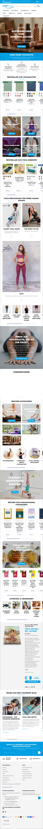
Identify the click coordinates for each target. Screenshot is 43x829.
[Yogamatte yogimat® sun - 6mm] (31, 86)
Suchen (4, 767)
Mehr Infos (11, 133)
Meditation (33, 10)
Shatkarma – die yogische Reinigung (11, 718)
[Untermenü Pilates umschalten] (6, 13)
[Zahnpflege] (16, 605)
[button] (40, 6)
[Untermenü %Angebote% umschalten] (9, 16)
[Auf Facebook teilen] (32, 687)
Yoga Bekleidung (24, 10)
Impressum (5, 771)
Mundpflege (26, 612)
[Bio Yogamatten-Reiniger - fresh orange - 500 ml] (19, 169)
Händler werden (26, 771)
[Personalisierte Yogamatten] (21, 453)
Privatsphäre (32, 69)
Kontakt (4, 769)
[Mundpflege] (26, 605)
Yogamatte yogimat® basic (8, 100)
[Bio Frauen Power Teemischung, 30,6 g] (15, 574)
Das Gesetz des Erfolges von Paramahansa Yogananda (8, 525)
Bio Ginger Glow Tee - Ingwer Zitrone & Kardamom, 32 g (33, 584)
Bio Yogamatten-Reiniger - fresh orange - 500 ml (19, 179)
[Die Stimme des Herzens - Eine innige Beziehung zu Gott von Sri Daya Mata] (19, 513)
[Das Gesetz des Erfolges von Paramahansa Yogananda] (8, 513)
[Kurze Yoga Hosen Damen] (36, 309)
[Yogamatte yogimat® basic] (8, 86)
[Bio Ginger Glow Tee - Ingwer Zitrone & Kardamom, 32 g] (33, 574)
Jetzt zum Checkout (33, 681)
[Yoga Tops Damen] (16, 309)
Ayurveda (19, 13)
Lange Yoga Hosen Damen (7, 316)
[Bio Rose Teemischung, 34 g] (24, 574)
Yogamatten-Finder (27, 775)
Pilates (4, 13)
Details (26, 669)
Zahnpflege (16, 612)
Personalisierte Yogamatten (21, 462)
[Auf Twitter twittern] (30, 687)
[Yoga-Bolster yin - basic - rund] (31, 169)
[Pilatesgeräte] (8, 453)
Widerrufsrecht (6, 779)
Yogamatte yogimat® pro (19, 100)
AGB (4, 773)
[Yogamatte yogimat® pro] (19, 86)
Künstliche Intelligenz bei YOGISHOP (12, 784)
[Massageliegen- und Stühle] (36, 605)
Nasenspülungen (7, 612)
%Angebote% (6, 15)
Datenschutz (6, 777)
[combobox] (24, 6)
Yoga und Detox (29, 717)
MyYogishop (25, 769)
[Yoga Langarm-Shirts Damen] (26, 309)
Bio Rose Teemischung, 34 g (24, 582)
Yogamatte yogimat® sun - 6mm (31, 101)
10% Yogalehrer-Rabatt (8, 70)
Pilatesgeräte (8, 461)
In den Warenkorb (36, 678)
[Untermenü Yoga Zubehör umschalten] (18, 10)
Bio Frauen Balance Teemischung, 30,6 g (6, 582)
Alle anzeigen (21, 46)
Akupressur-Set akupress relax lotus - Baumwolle (8, 184)
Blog (23, 779)
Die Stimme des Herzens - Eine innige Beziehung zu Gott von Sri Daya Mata (19, 527)
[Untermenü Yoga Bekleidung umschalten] (29, 10)
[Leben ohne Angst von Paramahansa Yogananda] (31, 513)
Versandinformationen (8, 775)
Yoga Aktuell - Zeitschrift (34, 461)
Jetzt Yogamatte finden (21, 358)
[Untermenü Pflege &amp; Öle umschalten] (15, 13)
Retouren (5, 782)
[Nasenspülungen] (7, 605)
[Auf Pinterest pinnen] (34, 687)
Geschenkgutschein (27, 767)
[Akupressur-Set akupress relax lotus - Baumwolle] (8, 169)
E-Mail (17, 71)
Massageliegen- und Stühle (36, 613)
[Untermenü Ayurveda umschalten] (22, 13)
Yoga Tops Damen (16, 316)
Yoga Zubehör (14, 10)
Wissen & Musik (27, 13)
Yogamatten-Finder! (25, 58)
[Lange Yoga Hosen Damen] (7, 309)
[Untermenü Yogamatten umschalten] (9, 10)
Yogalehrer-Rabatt (26, 777)
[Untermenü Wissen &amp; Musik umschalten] (32, 13)
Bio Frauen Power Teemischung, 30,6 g (15, 582)
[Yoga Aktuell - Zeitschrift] (34, 453)
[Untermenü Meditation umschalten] (37, 10)
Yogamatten (6, 10)
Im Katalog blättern (27, 773)
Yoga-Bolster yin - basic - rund (31, 183)
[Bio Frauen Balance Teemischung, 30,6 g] (6, 574)
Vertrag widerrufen (7, 787)
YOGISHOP (7, 824)
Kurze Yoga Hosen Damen (36, 316)
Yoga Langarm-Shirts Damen (26, 317)
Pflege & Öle (11, 13)
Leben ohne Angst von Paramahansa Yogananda (31, 525)
